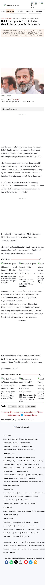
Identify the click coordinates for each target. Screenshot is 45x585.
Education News (7, 533)
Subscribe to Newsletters (24, 511)
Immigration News (21, 526)
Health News (25, 533)
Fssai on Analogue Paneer (10, 481)
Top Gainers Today (8, 464)
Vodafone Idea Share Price (25, 449)
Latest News (6, 522)
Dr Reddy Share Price (9, 449)
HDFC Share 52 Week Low (35, 475)
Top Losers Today (38, 461)
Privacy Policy (31, 542)
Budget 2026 (25, 536)
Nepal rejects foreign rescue (11, 485)
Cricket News (32, 526)
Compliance (6, 549)
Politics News (15, 536)
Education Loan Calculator (11, 503)
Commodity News (8, 526)
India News (10, 11)
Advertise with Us (26, 549)
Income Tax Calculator (9, 493)
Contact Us (15, 549)
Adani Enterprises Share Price (29, 439)
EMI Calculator (7, 496)
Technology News (20, 529)
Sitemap (35, 549)
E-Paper (20, 11)
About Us (16, 542)
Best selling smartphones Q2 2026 (25, 457)
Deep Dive (19, 464)
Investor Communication (19, 545)
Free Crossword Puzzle (9, 514)
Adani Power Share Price (10, 443)
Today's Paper (7, 542)
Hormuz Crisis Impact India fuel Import (31, 481)
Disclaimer (6, 545)
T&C (22, 542)
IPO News (36, 522)
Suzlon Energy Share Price (10, 439)
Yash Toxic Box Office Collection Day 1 (14, 475)
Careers (5, 552)
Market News (27, 522)
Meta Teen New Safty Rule (27, 478)
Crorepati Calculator (25, 493)
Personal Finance (8, 529)
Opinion (39, 11)
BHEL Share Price (27, 446)
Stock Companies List (9, 511)
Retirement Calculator (31, 496)
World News (30, 529)
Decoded (29, 11)
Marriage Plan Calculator (28, 503)
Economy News (35, 533)
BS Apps (12, 552)
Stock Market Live (8, 457)
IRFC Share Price (25, 443)
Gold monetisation (22, 471)
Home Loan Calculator (24, 500)
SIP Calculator (19, 496)
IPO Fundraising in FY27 (23, 468)
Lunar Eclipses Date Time (10, 478)
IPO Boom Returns (8, 468)
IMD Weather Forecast (31, 464)
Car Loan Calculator (9, 500)
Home (3, 11)
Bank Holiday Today (9, 461)
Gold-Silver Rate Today (24, 461)
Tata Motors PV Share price (11, 446)
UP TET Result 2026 (9, 471)
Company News (17, 522)
